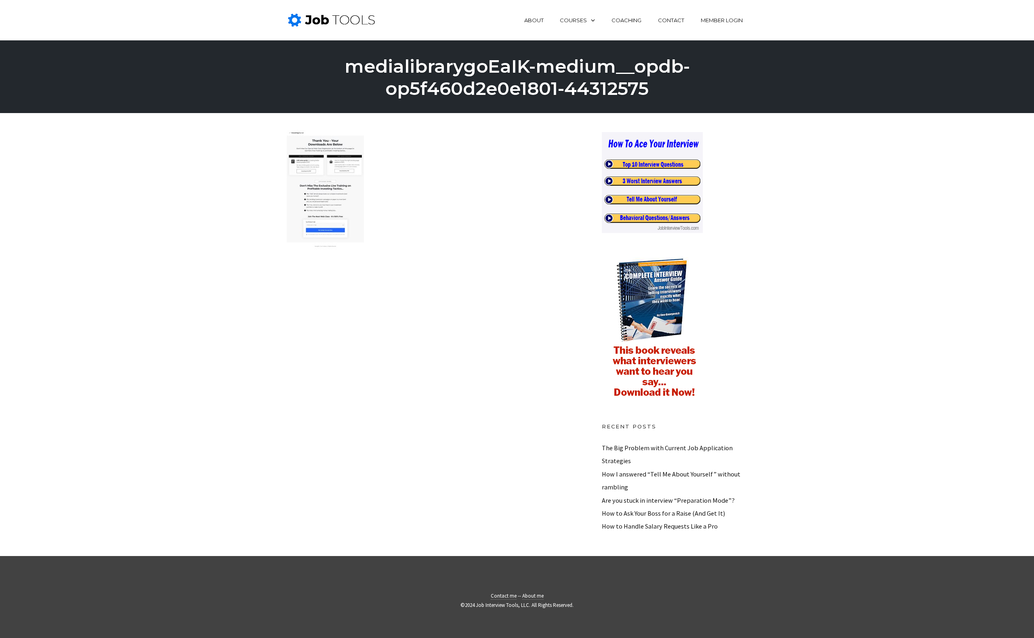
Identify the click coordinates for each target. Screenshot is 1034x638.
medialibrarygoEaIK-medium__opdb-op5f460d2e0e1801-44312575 (517, 77)
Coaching (626, 20)
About (534, 20)
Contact (671, 20)
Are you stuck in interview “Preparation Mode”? (668, 500)
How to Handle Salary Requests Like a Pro (660, 526)
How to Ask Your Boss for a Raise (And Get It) (663, 513)
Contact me (504, 595)
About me (533, 595)
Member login (722, 20)
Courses (573, 20)
